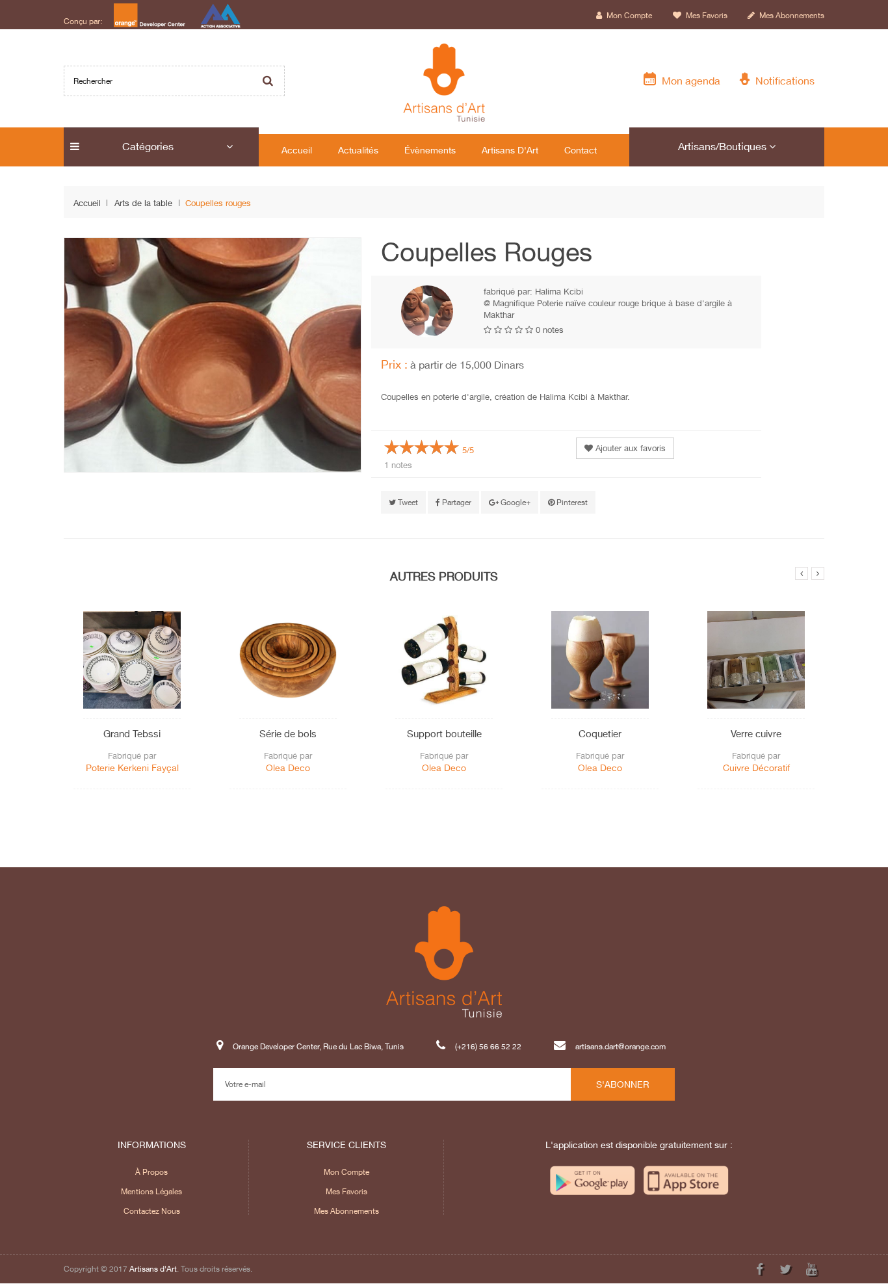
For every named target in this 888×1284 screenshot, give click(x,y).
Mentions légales (151, 1191)
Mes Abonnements (346, 1211)
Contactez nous (152, 1211)
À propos (151, 1172)
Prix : (394, 364)
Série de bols (288, 733)
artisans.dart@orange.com (620, 1047)
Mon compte (628, 15)
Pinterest (571, 502)
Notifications (782, 80)
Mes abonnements (790, 15)
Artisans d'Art (153, 1269)
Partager (455, 502)
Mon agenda (688, 80)
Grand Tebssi (132, 733)
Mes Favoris (346, 1191)
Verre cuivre (756, 733)
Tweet (407, 502)
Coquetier (600, 733)
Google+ (514, 502)
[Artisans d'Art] (444, 83)
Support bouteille (444, 733)
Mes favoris (705, 15)
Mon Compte (346, 1172)
